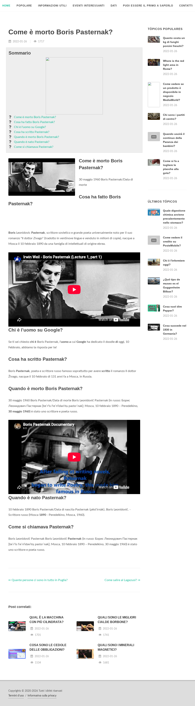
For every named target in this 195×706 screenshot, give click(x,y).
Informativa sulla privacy (42, 695)
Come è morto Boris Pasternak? (35, 117)
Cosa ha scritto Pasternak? (31, 132)
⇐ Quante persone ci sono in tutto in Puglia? (38, 580)
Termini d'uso (16, 695)
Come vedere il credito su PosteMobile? (172, 241)
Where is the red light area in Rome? (173, 64)
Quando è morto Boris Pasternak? (36, 136)
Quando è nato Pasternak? (31, 141)
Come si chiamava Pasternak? (33, 146)
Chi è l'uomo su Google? (30, 127)
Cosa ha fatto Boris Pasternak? (34, 122)
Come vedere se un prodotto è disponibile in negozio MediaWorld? (173, 91)
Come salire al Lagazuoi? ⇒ (122, 580)
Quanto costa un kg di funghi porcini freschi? (174, 41)
